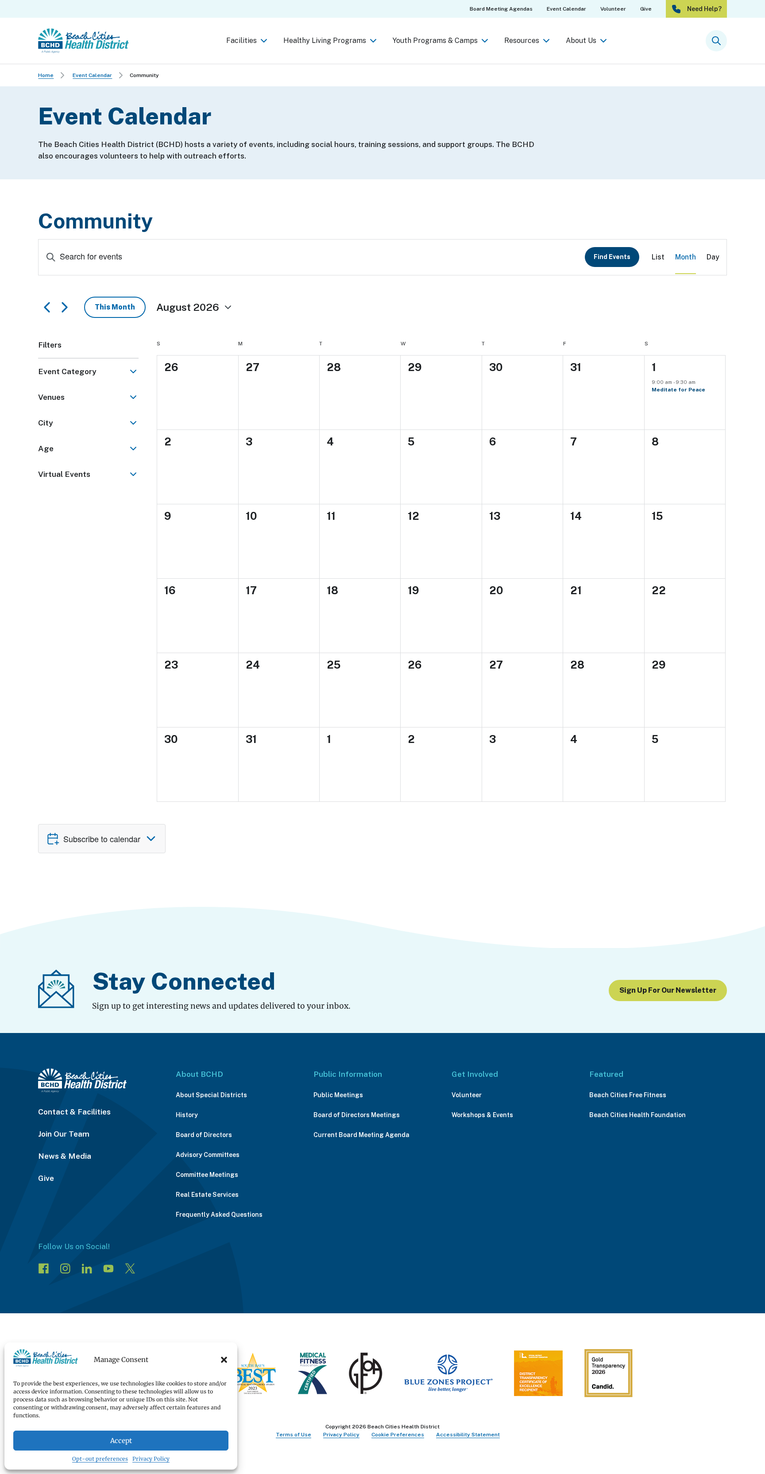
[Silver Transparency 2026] (608, 1375)
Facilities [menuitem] (241, 40)
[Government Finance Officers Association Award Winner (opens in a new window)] (365, 1375)
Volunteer (467, 1095)
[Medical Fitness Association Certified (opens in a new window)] (313, 1375)
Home (46, 75)
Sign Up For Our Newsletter (667, 990)
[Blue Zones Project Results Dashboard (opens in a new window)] (448, 1375)
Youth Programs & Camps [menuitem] (435, 40)
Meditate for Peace (678, 390)
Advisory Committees (208, 1154)
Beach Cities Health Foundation (637, 1114)
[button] (224, 1359)
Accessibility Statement (468, 1434)
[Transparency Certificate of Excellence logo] (538, 1375)
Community (144, 75)
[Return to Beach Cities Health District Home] (98, 1080)
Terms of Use (293, 1434)
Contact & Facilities (74, 1111)
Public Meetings (338, 1095)
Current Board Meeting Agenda (361, 1134)
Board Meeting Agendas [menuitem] (501, 9)
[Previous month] (47, 307)
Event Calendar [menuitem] (566, 9)
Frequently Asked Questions (219, 1214)
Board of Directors (204, 1134)
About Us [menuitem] (581, 40)
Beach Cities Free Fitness (627, 1095)
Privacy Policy (151, 1458)
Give (46, 1178)
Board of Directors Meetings (356, 1114)
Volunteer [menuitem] (613, 9)
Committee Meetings (207, 1174)
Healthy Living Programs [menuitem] (324, 40)
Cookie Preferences (397, 1434)
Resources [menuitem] (521, 40)
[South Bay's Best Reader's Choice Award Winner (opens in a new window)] (252, 1375)
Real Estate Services (207, 1194)
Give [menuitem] (646, 9)
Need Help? (704, 8)
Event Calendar (92, 75)
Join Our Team (63, 1133)
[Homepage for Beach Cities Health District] (83, 40)
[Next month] (70, 307)
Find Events (612, 256)
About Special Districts (211, 1095)
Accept (121, 1440)
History (187, 1114)
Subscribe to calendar (101, 838)
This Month (115, 307)
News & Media (64, 1156)
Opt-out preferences (100, 1458)
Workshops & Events (482, 1114)
